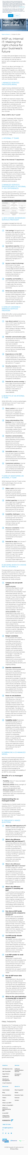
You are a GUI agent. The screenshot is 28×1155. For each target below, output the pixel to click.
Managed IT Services (18, 1074)
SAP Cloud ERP (6, 1071)
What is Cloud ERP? (7, 1105)
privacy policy (22, 6)
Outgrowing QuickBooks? (6, 1116)
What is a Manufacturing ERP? (6, 1109)
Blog (3, 1092)
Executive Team (19, 1095)
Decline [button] (17, 15)
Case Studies (5, 1090)
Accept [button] (10, 15)
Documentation (6, 1095)
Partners (17, 1097)
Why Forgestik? (19, 1090)
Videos (4, 1097)
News (3, 1100)
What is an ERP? (6, 1102)
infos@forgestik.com (7, 1129)
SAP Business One (7, 1069)
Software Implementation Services (19, 1070)
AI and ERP (5, 1113)
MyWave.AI (5, 1076)
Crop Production (7, 1083)
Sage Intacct (5, 1074)
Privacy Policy (14, 1149)
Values (16, 1092)
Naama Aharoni (6, 34)
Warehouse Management (6, 1079)
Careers (17, 1100)
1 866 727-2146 (6, 1124)
